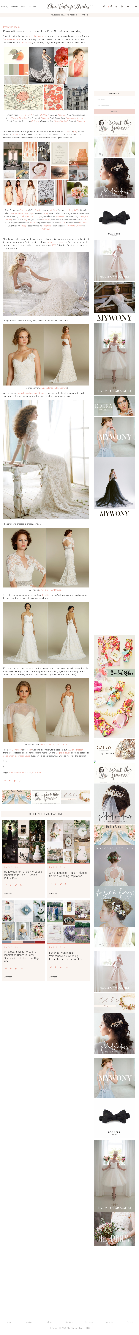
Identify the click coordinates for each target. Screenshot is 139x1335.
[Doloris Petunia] (114, 865)
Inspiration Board (20, 773)
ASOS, (83, 219)
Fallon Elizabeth (61, 121)
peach (15, 134)
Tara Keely (46, 595)
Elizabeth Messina (18, 118)
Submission (89, 1322)
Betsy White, (74, 210)
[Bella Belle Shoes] (16, 797)
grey (75, 131)
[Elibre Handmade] (75, 797)
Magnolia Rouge (63, 753)
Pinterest (28, 115)
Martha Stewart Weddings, (22, 213)
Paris (34, 773)
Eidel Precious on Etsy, (30, 216)
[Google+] (20, 781)
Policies (49, 1322)
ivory (67, 131)
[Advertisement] (114, 73)
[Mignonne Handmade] (114, 147)
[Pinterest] (122, 6)
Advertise (109, 1322)
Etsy (46, 213)
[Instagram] (116, 6)
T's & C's (69, 1322)
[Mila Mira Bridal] (114, 1229)
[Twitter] (128, 6)
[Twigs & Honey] (114, 906)
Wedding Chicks (74, 226)
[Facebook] (111, 6)
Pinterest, (23, 210)
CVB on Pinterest (75, 750)
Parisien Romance (12, 39)
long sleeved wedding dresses (32, 393)
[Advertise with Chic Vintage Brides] (46, 797)
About (9, 1322)
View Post (8, 893)
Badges (130, 1322)
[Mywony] (114, 302)
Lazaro (29, 773)
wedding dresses (55, 242)
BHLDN (37, 210)
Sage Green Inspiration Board (16, 756)
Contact (29, 1322)
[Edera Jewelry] (114, 406)
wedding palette (36, 36)
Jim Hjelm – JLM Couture (51, 590)
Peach (29, 750)
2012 (54, 245)
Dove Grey (17, 750)
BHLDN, (43, 115)
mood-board (26, 42)
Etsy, (25, 219)
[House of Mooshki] (114, 260)
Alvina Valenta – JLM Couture (53, 388)
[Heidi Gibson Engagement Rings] (114, 749)
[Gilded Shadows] (114, 178)
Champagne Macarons (76, 118)
